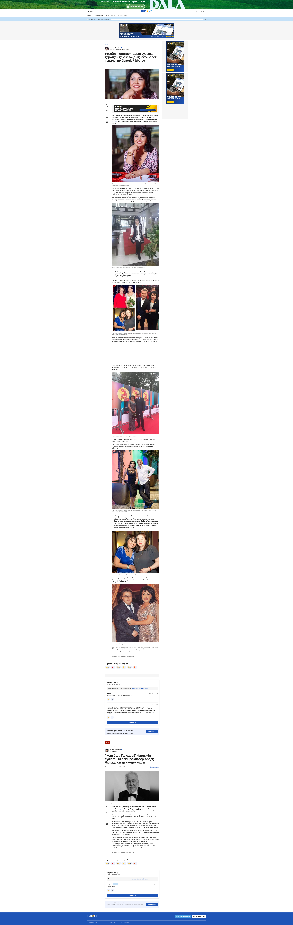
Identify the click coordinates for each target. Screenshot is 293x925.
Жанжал (113, 15)
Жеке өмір (107, 15)
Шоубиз (89, 15)
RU (196, 11)
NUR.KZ (115, 121)
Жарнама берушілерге (199, 916)
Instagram (153, 731)
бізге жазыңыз (130, 656)
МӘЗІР (91, 11)
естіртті (120, 810)
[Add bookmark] (107, 122)
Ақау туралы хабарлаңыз (183, 916)
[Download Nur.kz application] (146, 4)
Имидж (126, 15)
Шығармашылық (99, 15)
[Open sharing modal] (107, 117)
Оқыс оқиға (120, 15)
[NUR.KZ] (146, 11)
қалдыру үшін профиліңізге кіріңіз (140, 688)
